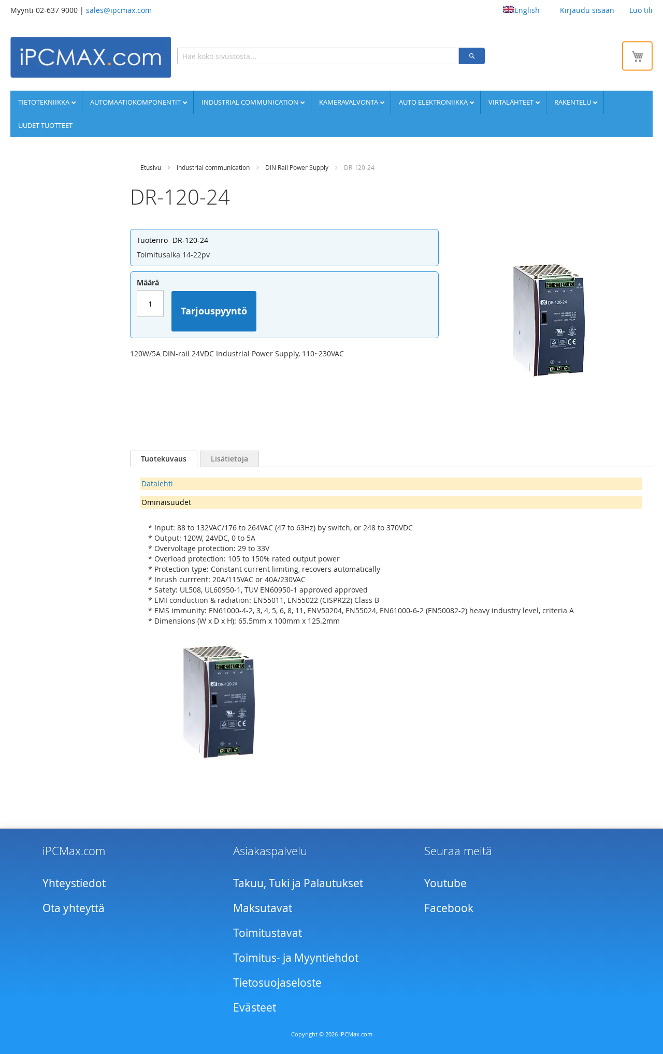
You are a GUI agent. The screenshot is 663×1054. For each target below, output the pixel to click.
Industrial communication (250, 102)
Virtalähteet (511, 102)
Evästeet (254, 1007)
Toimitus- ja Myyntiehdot (295, 957)
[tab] (163, 459)
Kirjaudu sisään (587, 10)
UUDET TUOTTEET (45, 125)
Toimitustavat (267, 933)
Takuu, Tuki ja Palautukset (298, 883)
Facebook (448, 908)
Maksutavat (262, 908)
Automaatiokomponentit (136, 102)
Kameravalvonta (349, 102)
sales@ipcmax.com (119, 10)
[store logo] (90, 57)
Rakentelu (573, 102)
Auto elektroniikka (434, 102)
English (527, 10)
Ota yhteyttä (73, 908)
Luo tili (641, 10)
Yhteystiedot (74, 883)
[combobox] (318, 56)
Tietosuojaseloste (277, 982)
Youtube (445, 883)
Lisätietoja (229, 459)
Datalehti (157, 483)
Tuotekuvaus (163, 459)
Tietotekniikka (44, 102)
